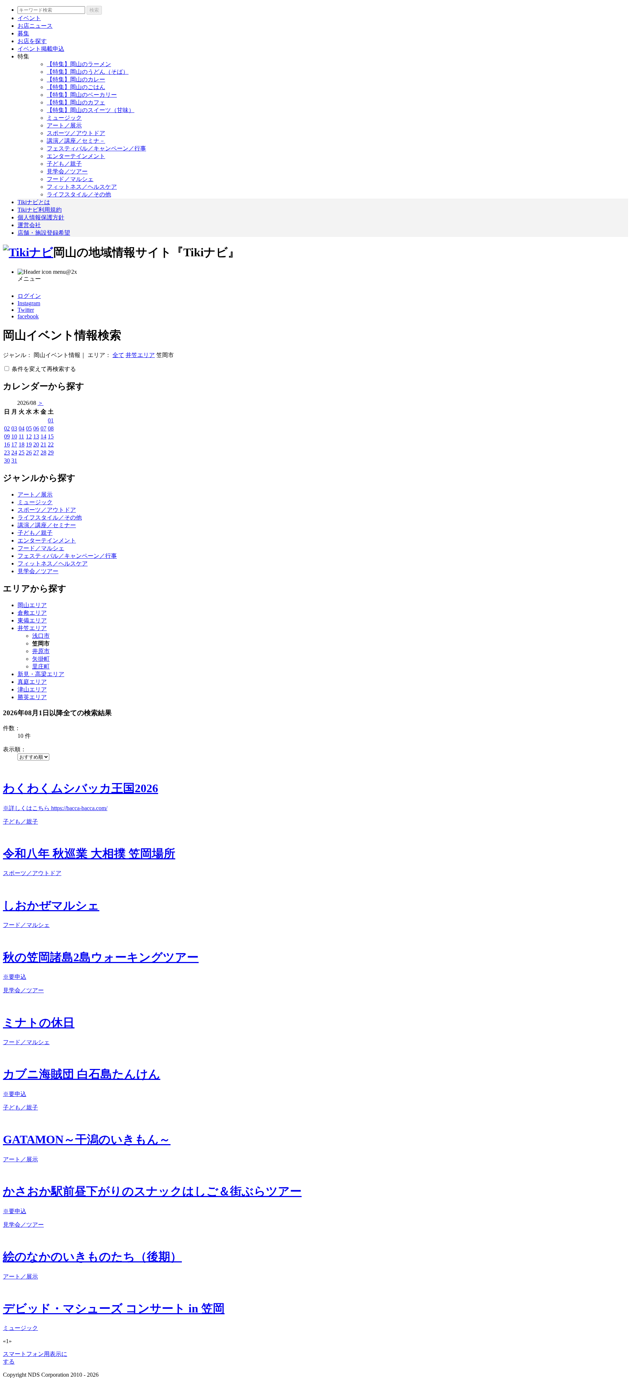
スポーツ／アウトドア (76, 133)
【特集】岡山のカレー (76, 79)
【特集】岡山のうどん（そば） (88, 72)
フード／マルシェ (70, 179)
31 (14, 460)
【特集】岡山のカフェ (76, 102)
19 (29, 444)
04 (21, 428)
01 (51, 420)
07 (43, 428)
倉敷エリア (32, 613)
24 (14, 452)
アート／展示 (64, 125)
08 (51, 428)
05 (29, 428)
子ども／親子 (64, 164)
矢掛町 (41, 659)
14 (43, 436)
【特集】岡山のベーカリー (82, 95)
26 (29, 452)
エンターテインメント (76, 156)
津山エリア (32, 689)
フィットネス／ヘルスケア (82, 187)
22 (51, 444)
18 (21, 444)
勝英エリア (32, 697)
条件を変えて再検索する (44, 369)
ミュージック (64, 118)
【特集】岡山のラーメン (79, 64)
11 (21, 436)
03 (14, 428)
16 (7, 444)
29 (51, 452)
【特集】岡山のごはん (76, 87)
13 (36, 436)
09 (7, 436)
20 (36, 444)
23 (7, 452)
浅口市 (41, 636)
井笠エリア (140, 355)
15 (51, 436)
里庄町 (41, 666)
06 (36, 428)
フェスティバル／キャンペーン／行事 (96, 148)
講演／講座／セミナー (47, 525)
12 (29, 436)
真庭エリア (32, 682)
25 (21, 452)
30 (7, 460)
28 (43, 452)
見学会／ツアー (67, 171)
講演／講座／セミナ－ (76, 141)
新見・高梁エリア (41, 674)
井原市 (41, 651)
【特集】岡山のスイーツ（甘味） (90, 110)
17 (14, 444)
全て (118, 355)
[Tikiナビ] (28, 252)
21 (43, 444)
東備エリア (32, 620)
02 (7, 428)
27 (36, 452)
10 (14, 436)
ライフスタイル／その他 (79, 194)
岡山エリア (32, 605)
